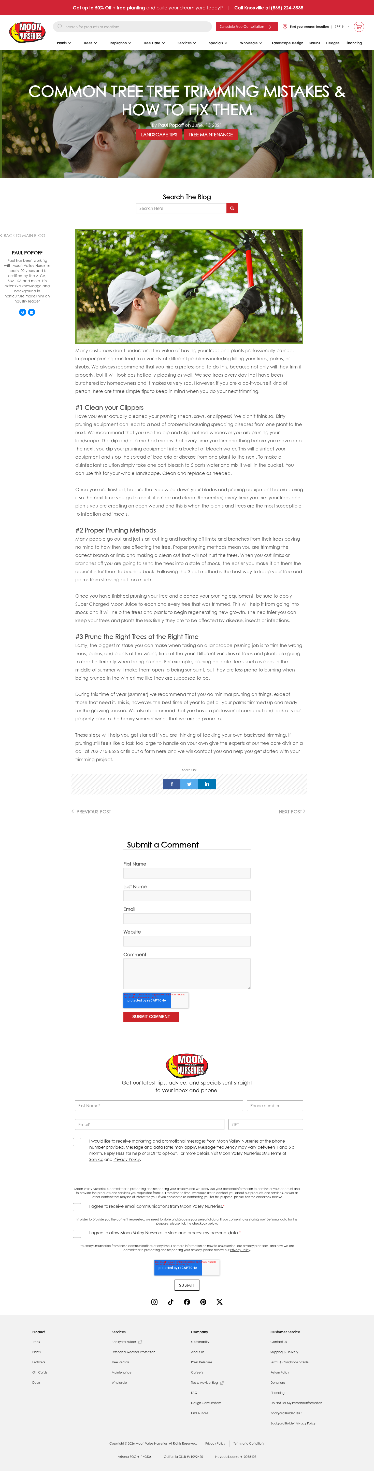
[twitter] (189, 784)
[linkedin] (207, 784)
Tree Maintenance (211, 134)
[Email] (31, 312)
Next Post (291, 811)
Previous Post (93, 811)
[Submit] (232, 208)
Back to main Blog (24, 235)
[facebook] (172, 784)
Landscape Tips (159, 134)
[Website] (22, 312)
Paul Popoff (171, 125)
